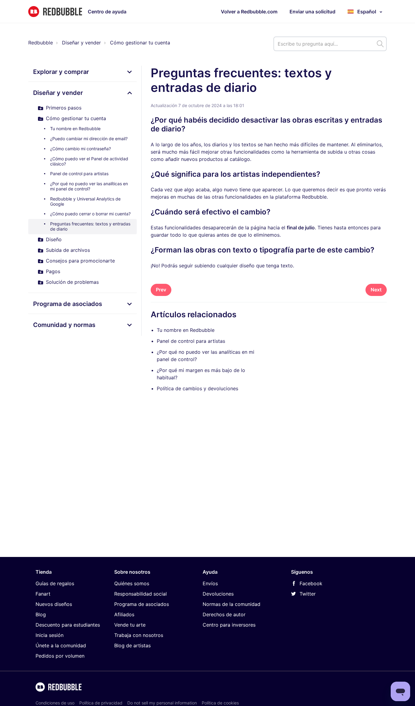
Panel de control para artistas (79, 173)
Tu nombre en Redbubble (75, 128)
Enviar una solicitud (312, 12)
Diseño (54, 239)
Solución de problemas (72, 282)
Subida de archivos (68, 250)
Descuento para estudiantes (68, 625)
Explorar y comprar (61, 71)
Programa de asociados (67, 304)
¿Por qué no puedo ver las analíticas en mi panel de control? (89, 186)
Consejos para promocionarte (80, 261)
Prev (161, 290)
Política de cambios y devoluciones (197, 388)
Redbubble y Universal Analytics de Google (85, 201)
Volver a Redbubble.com (249, 12)
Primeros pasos (63, 108)
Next (376, 290)
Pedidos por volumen (60, 656)
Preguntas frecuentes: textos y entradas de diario (90, 226)
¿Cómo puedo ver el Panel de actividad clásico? (89, 161)
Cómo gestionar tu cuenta (140, 43)
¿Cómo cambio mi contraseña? (80, 148)
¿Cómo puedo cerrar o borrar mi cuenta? (90, 213)
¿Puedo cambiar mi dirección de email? (89, 138)
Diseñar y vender (81, 43)
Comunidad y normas (64, 325)
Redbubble (40, 43)
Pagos (53, 271)
